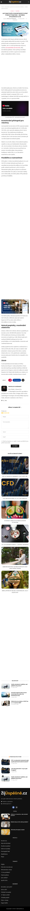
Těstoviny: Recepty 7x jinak (17, 829)
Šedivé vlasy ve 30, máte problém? (19, 822)
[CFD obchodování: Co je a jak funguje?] (15, 487)
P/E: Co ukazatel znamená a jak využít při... (15, 476)
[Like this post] (10, 380)
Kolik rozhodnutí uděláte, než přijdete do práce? (19, 685)
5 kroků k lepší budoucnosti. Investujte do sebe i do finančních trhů (19, 694)
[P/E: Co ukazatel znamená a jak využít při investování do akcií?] (15, 465)
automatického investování (12, 47)
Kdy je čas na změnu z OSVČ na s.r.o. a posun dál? (19, 702)
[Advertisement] (15, 71)
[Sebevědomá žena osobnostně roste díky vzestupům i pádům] (15, 556)
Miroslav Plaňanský (11, 18)
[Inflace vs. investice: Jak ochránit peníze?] (5, 816)
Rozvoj (15, 838)
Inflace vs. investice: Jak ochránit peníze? (19, 815)
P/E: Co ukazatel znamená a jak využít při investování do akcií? (20, 761)
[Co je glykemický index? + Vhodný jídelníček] (15, 534)
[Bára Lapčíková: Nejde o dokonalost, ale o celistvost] (15, 580)
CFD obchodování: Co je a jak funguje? (15, 498)
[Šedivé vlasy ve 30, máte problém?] (5, 824)
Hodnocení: (4, 411)
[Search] (28, 2)
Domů (2, 6)
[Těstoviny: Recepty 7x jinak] (5, 832)
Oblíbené (15, 884)
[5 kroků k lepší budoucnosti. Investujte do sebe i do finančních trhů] (5, 694)
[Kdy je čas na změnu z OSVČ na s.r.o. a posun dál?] (5, 703)
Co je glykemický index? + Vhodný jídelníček (15, 544)
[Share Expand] (23, 380)
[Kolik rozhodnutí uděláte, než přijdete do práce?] (5, 686)
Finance (15, 861)
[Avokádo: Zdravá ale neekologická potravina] (15, 510)
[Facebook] (13, 807)
